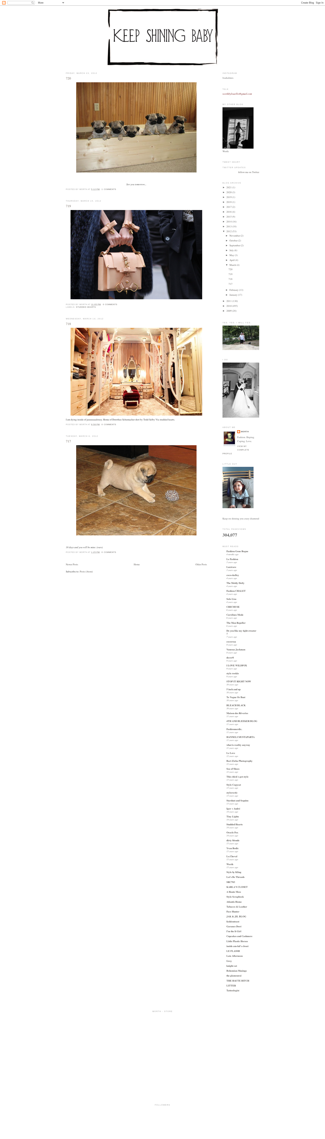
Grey (229, 961)
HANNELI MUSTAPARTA (240, 737)
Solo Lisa (231, 599)
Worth (245, 432)
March (233, 265)
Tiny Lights (232, 816)
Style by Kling (233, 872)
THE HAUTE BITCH (237, 980)
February (234, 290)
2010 (229, 306)
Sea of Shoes (232, 768)
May (232, 255)
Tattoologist (232, 990)
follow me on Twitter (248, 172)
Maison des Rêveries (237, 713)
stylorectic (232, 792)
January (233, 294)
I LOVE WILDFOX (236, 665)
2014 (229, 221)
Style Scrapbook (235, 896)
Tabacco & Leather (236, 906)
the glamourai (233, 975)
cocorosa (231, 641)
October (233, 240)
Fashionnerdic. (234, 729)
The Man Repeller (236, 622)
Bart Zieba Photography (239, 761)
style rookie (232, 673)
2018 (229, 202)
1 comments (109, 189)
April (232, 260)
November (235, 235)
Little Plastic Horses (237, 941)
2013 (229, 226)
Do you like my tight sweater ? (241, 632)
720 (68, 78)
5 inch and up (233, 689)
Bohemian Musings (236, 970)
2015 (229, 216)
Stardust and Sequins (237, 800)
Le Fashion (232, 559)
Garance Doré (233, 926)
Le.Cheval (231, 856)
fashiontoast (232, 921)
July (231, 250)
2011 (229, 301)
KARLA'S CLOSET (237, 887)
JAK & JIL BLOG (236, 916)
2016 (229, 211)
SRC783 (230, 882)
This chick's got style (237, 776)
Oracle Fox (232, 832)
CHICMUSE (233, 606)
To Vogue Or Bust (235, 697)
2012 (229, 231)
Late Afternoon (234, 956)
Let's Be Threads (235, 877)
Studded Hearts (86, 307)
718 (68, 323)
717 (68, 441)
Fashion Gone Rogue (237, 551)
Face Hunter (232, 911)
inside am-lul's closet (237, 946)
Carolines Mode (234, 614)
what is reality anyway (238, 745)
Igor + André (233, 808)
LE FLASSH (233, 951)
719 (68, 206)
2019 (229, 197)
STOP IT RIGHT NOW (238, 681)
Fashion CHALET (236, 591)
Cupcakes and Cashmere (239, 936)
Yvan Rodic (232, 848)
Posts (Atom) (86, 571)
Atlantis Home (234, 901)
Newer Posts (72, 564)
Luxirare (231, 567)
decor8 (230, 657)
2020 (229, 192)
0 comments (110, 304)
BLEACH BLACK (236, 705)
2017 (229, 207)
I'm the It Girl (233, 931)
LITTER (231, 985)
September (235, 245)
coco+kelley (232, 575)
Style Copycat (233, 784)
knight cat (231, 965)
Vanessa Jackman (235, 649)
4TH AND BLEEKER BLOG (241, 721)
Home (137, 564)
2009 (229, 310)
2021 (229, 187)
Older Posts (201, 564)
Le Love (230, 753)
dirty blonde (232, 840)
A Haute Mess (233, 891)
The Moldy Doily (235, 583)
